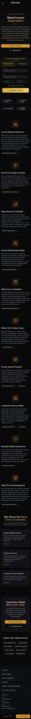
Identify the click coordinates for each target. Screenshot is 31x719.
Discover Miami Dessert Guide (9, 192)
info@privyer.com (6, 706)
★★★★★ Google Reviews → (9, 708)
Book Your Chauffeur (15, 46)
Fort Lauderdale (10, 653)
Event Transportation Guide (9, 504)
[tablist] (15, 64)
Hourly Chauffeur (23, 642)
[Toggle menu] (2, 3)
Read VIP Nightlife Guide (8, 230)
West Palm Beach (20, 653)
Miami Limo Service (21, 650)
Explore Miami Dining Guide (9, 153)
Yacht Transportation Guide (9, 269)
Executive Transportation (21, 646)
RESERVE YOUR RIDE (16, 90)
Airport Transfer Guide (7, 386)
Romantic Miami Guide (7, 465)
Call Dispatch (24, 716)
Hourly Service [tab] (22, 64)
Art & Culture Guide (7, 347)
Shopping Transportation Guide (10, 308)
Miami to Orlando (9, 650)
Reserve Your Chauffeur (15, 622)
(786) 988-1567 (16, 50)
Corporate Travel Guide (8, 426)
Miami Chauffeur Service (10, 642)
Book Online (9, 716)
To (4, 74)
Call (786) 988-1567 (16, 626)
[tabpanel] (15, 76)
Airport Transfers (8, 646)
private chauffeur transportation (19, 38)
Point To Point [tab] (8, 64)
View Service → (22, 386)
